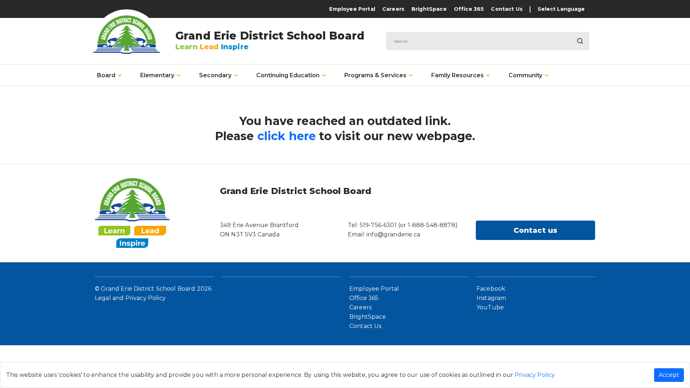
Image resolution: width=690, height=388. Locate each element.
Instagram (491, 298)
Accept (669, 374)
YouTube (490, 307)
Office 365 (469, 9)
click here (286, 136)
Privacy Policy (535, 374)
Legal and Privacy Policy (130, 298)
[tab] (109, 75)
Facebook (491, 288)
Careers (393, 9)
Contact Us (507, 9)
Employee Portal (352, 9)
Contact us (536, 230)
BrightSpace (429, 9)
